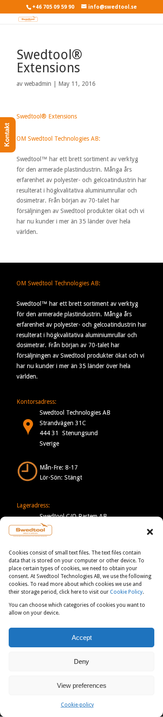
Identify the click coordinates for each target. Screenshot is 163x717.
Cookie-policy (77, 705)
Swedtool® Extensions (47, 116)
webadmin (37, 83)
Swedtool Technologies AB (75, 412)
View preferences (81, 685)
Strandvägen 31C (63, 422)
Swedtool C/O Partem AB (73, 516)
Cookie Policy (126, 592)
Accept (82, 637)
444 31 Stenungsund (69, 433)
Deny (81, 661)
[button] (150, 532)
